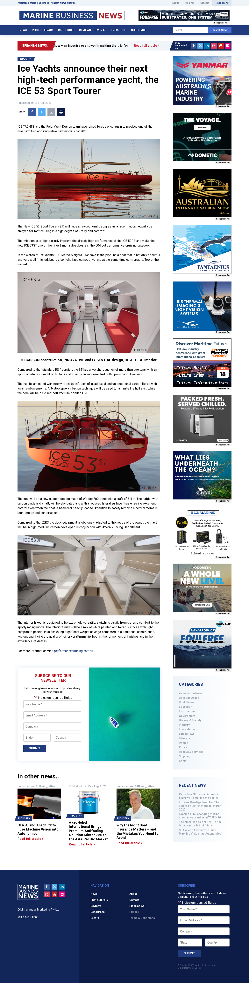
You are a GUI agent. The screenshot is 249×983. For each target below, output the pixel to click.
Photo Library (42, 30)
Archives (190, 3)
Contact (204, 3)
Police (183, 747)
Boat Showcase (189, 697)
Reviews (85, 30)
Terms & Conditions (142, 917)
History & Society (190, 720)
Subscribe (138, 30)
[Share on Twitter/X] (42, 112)
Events (101, 30)
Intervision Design (193, 968)
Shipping (184, 756)
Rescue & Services (191, 751)
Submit (34, 748)
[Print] (61, 112)
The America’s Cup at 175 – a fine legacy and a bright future (200, 823)
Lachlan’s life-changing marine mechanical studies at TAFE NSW (200, 815)
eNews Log (118, 30)
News (23, 30)
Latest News (187, 733)
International (187, 729)
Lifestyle (184, 738)
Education (185, 706)
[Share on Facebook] (32, 112)
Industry (184, 724)
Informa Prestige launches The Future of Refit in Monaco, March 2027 (200, 806)
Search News (219, 30)
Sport (182, 761)
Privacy (134, 911)
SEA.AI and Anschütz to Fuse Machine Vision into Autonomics (200, 832)
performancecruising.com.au (73, 651)
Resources (66, 30)
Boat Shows (186, 702)
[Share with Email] (51, 112)
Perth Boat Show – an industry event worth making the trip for (198, 796)
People (183, 742)
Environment (187, 711)
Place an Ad (222, 3)
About (175, 3)
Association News (191, 693)
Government (187, 715)
